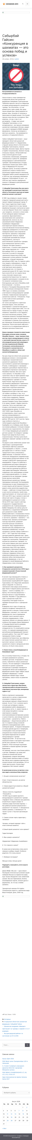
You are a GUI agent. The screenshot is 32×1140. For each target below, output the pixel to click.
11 (7, 1114)
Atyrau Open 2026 (8, 1058)
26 (11, 1120)
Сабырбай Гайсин (16, 1024)
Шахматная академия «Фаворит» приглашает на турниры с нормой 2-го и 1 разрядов (16, 1029)
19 (11, 1117)
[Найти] (27, 1045)
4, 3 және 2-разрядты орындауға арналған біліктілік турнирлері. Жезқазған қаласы (13, 1068)
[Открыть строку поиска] (22, 4)
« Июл (4, 1128)
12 (11, 1114)
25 (7, 1120)
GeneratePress (16, 1137)
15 (23, 1114)
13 (15, 1114)
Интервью (7, 1019)
